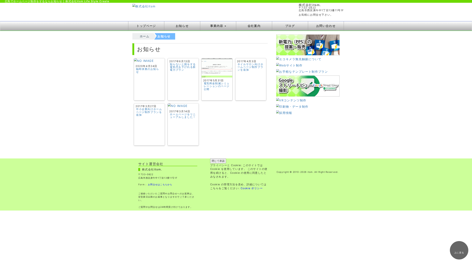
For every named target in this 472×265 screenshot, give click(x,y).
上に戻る (459, 252)
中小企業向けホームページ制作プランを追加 (149, 112)
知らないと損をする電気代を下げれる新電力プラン (183, 67)
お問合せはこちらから (160, 184)
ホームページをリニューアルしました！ (183, 116)
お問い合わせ (326, 26)
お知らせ (182, 26)
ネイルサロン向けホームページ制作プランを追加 (250, 67)
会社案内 (254, 26)
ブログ (290, 26)
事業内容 (217, 26)
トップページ (146, 26)
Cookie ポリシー (252, 188)
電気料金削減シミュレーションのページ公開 (217, 86)
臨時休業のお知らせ (147, 70)
